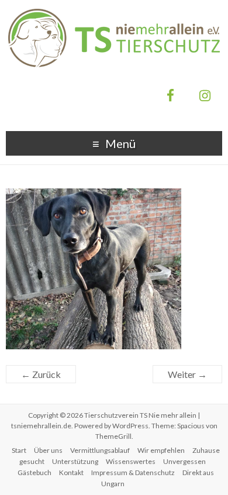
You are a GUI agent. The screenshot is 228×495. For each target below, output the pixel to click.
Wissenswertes (131, 461)
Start (19, 450)
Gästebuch (34, 472)
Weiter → (187, 374)
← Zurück (41, 374)
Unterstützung (75, 461)
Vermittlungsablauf (100, 450)
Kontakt (71, 472)
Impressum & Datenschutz (133, 472)
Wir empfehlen (161, 450)
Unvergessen (184, 461)
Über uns (48, 450)
